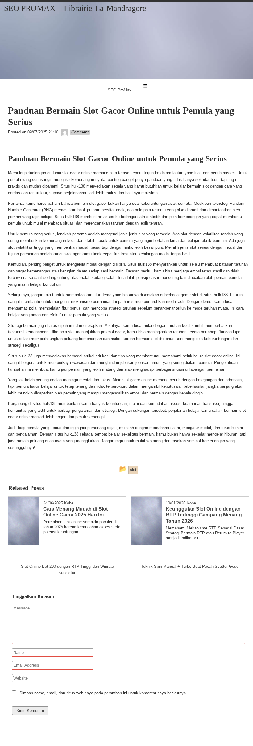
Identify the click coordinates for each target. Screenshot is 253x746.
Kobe (68, 503)
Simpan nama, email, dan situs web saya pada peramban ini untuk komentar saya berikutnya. (103, 693)
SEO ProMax (119, 90)
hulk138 (78, 186)
